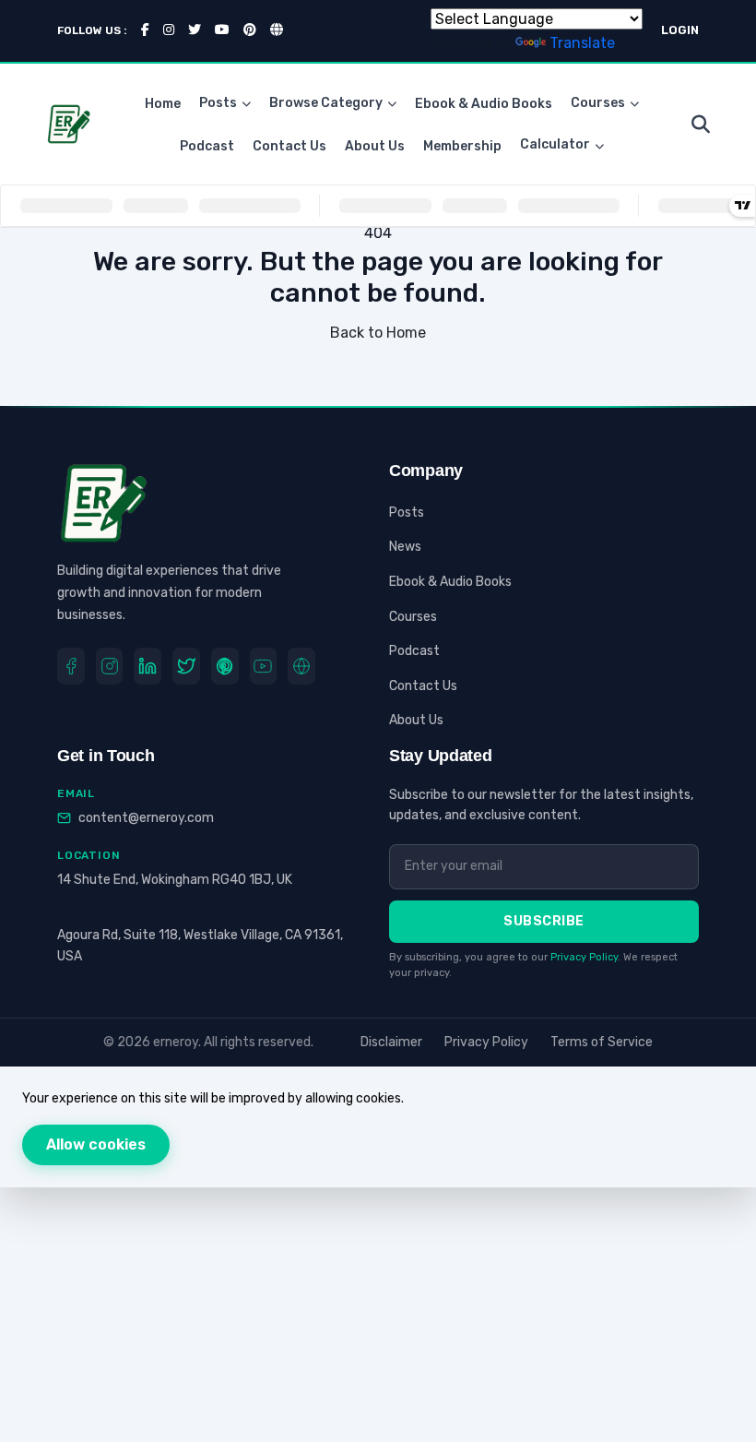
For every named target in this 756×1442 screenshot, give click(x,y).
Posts (218, 103)
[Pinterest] (225, 666)
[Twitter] (186, 666)
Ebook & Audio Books (483, 104)
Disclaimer (391, 1042)
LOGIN (680, 30)
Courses (598, 103)
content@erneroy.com (146, 818)
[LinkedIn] (147, 666)
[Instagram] (110, 666)
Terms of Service (601, 1042)
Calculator (555, 144)
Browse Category (326, 103)
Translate (582, 43)
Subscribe (544, 921)
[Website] (301, 666)
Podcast (207, 146)
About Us (375, 146)
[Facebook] (71, 666)
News (405, 546)
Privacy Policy (584, 957)
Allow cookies (96, 1144)
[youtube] (264, 666)
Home (163, 104)
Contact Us (289, 146)
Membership (462, 146)
